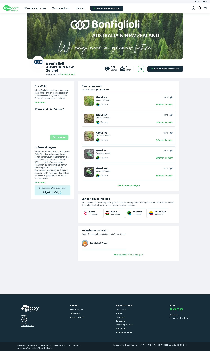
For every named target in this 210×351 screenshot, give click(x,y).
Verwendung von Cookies (124, 325)
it (170, 318)
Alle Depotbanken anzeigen (128, 255)
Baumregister (120, 317)
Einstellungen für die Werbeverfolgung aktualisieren (35, 348)
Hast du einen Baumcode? (108, 8)
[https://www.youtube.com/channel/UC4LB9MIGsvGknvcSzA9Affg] (178, 309)
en (174, 318)
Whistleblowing (121, 328)
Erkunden (61, 137)
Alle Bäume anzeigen (128, 185)
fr (183, 318)
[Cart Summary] (205, 8)
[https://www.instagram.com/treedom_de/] (174, 309)
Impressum (45, 345)
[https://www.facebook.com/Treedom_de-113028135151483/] (171, 309)
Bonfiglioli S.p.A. (68, 74)
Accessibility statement (124, 332)
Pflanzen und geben (77, 310)
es (187, 318)
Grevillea (101, 97)
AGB (51, 345)
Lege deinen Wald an (77, 317)
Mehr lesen (40, 102)
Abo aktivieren (75, 313)
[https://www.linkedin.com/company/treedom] (181, 309)
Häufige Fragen (121, 310)
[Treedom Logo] (12, 8)
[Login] (193, 8)
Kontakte (119, 313)
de (178, 318)
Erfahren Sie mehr (164, 104)
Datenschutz (120, 321)
